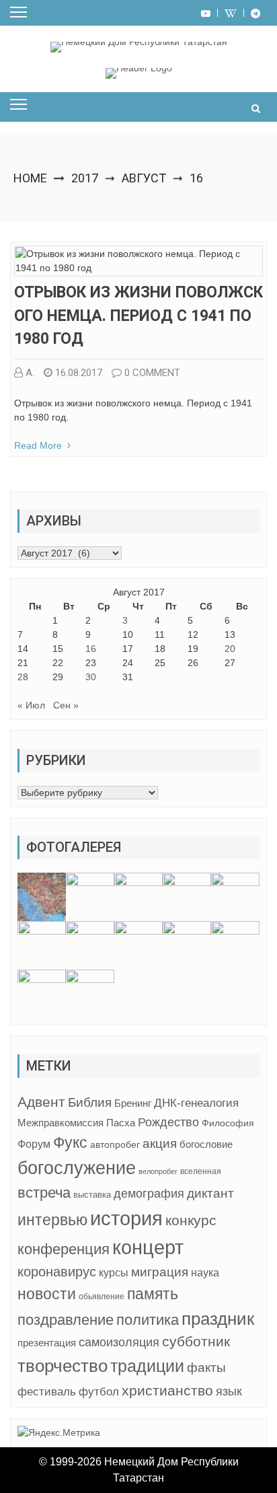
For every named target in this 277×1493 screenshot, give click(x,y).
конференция (63, 1249)
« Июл (31, 705)
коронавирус (56, 1271)
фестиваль (46, 1391)
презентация (46, 1343)
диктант (210, 1193)
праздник (218, 1318)
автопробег (115, 1144)
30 (90, 676)
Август (144, 178)
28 (22, 676)
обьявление (101, 1296)
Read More (38, 445)
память (152, 1294)
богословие (206, 1144)
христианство (167, 1390)
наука (205, 1272)
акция (160, 1143)
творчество (62, 1366)
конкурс (190, 1220)
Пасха (120, 1122)
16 (90, 648)
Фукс (70, 1142)
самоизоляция (119, 1342)
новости (46, 1294)
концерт (148, 1247)
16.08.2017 (78, 373)
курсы (113, 1272)
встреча (44, 1192)
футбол (99, 1391)
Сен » (66, 705)
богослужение (76, 1168)
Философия (228, 1123)
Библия (90, 1102)
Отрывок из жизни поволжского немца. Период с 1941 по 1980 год (138, 315)
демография (149, 1193)
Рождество (168, 1122)
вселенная (200, 1171)
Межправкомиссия (60, 1122)
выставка (92, 1195)
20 (230, 648)
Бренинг (132, 1103)
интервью (52, 1220)
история (126, 1218)
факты (206, 1367)
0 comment (152, 373)
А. (30, 373)
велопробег (157, 1171)
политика (147, 1319)
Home (30, 178)
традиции (147, 1366)
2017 (84, 178)
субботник (196, 1342)
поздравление (65, 1319)
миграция (159, 1271)
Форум (33, 1144)
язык (229, 1391)
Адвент (41, 1101)
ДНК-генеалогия (196, 1103)
